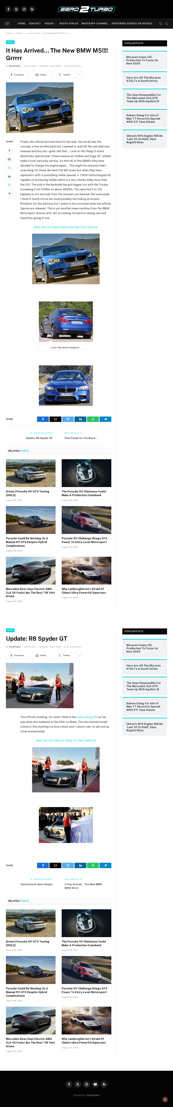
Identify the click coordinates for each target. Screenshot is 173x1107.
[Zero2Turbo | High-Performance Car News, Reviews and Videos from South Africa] (86, 9)
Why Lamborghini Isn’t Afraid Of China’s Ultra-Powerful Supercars (84, 590)
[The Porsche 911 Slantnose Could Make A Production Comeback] (86, 473)
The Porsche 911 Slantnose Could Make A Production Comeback (84, 493)
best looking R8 (87, 717)
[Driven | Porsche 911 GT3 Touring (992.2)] (31, 473)
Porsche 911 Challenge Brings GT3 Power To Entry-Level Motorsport (84, 540)
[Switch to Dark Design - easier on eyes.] (166, 23)
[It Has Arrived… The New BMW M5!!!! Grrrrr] (39, 132)
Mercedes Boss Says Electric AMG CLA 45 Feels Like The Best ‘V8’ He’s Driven (30, 592)
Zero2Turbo (14, 66)
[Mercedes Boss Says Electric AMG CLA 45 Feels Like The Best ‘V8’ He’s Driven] (31, 571)
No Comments (74, 66)
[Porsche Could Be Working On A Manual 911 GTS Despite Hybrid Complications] (31, 520)
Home (22, 23)
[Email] (9, 159)
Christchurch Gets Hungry (36, 884)
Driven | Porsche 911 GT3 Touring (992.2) (27, 493)
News (10, 42)
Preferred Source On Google (132, 23)
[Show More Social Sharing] (79, 74)
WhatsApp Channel (95, 23)
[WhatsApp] (9, 185)
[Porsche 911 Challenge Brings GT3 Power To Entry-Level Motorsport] (86, 520)
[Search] (160, 23)
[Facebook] (9, 150)
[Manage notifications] (165, 1099)
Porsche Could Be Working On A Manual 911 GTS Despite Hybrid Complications (27, 542)
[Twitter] (9, 167)
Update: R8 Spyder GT (39, 438)
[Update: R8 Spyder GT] (39, 707)
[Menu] (7, 23)
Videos (49, 23)
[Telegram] (9, 193)
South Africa (68, 23)
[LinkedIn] (9, 176)
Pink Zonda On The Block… (81, 438)
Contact (35, 23)
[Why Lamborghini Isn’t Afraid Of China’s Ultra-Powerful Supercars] (86, 571)
